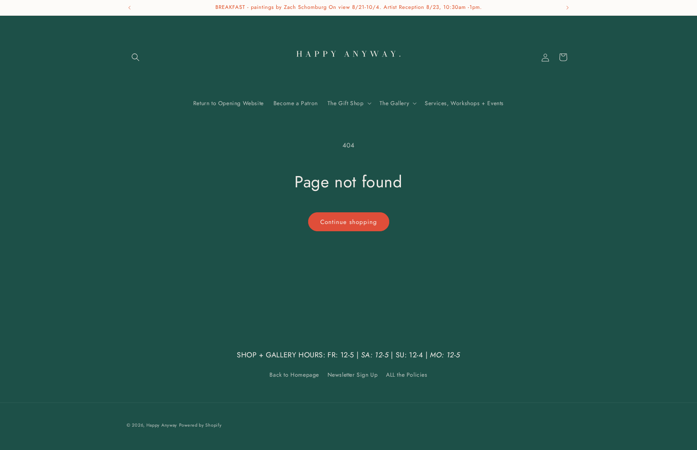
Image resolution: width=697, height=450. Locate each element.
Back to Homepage (294, 375)
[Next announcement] (567, 7)
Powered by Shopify (200, 425)
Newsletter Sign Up (353, 375)
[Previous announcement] (129, 7)
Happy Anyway (161, 425)
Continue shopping (348, 222)
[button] (135, 57)
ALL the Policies (407, 375)
